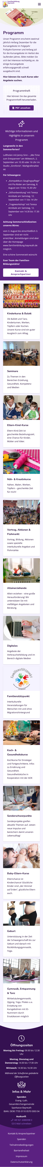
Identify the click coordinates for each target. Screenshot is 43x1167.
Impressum (21, 1156)
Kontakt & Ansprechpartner (21, 1133)
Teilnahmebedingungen (21, 1144)
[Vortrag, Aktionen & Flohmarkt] (21, 528)
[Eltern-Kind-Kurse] (21, 421)
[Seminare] (21, 367)
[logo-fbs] (11, 4)
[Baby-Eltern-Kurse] (21, 871)
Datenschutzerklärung (21, 1161)
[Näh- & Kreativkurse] (21, 473)
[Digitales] (21, 640)
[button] (39, 4)
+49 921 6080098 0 (23, 1120)
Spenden (21, 1139)
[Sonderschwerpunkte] (21, 813)
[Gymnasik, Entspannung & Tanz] (21, 990)
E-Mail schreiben (23, 1123)
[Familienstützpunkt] (21, 692)
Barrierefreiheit (21, 1150)
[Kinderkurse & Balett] (21, 311)
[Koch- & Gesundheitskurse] (21, 752)
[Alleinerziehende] (21, 586)
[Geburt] (21, 929)
